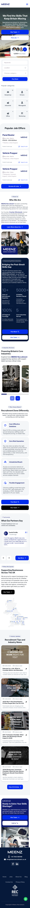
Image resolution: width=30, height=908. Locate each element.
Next (18, 398)
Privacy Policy (20, 882)
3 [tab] (15, 394)
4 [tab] (20, 394)
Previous (12, 398)
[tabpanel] (11, 378)
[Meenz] (5, 4)
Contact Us (9, 882)
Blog (26, 877)
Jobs (10, 877)
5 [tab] (26, 394)
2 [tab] (9, 394)
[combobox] (15, 73)
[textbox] (10, 73)
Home (4, 877)
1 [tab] (4, 394)
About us (19, 877)
